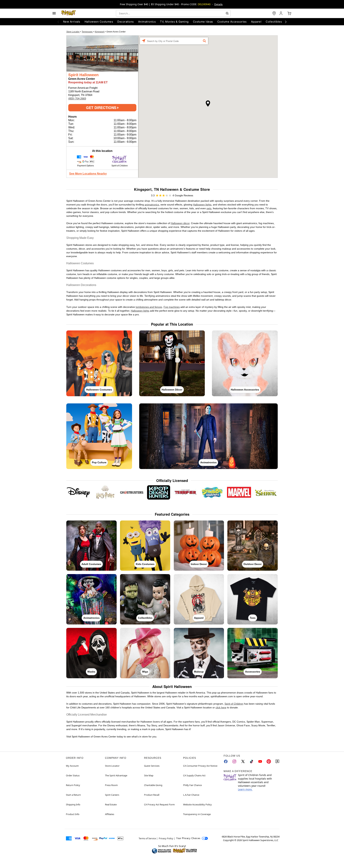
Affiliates (109, 814)
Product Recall (151, 794)
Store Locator (73, 31)
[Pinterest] (269, 761)
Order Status (73, 775)
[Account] (281, 13)
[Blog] (277, 761)
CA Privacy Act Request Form (159, 804)
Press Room (111, 785)
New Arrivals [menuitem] (71, 21)
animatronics (152, 204)
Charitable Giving (153, 785)
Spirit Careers (112, 794)
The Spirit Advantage (116, 775)
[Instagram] (234, 761)
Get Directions (101, 107)
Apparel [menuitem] (256, 21)
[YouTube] (260, 761)
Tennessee (87, 31)
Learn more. (245, 789)
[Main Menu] (54, 13)
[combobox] (173, 13)
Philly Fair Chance (192, 785)
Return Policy (73, 785)
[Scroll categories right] (285, 22)
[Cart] (289, 13)
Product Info (72, 814)
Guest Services (151, 765)
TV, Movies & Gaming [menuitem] (174, 21)
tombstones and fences (149, 307)
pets (209, 208)
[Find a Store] (274, 13)
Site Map (148, 775)
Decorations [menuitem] (125, 21)
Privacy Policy (166, 838)
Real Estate (111, 804)
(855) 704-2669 (77, 98)
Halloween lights (202, 204)
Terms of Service (147, 838)
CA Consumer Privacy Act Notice (200, 765)
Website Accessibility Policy (197, 804)
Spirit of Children (233, 703)
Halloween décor (180, 223)
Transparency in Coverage (197, 814)
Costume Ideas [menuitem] (203, 21)
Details (218, 4)
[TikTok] (251, 761)
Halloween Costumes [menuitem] (99, 21)
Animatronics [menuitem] (147, 21)
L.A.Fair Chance (191, 794)
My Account (72, 765)
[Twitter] (243, 761)
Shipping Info (73, 804)
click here (221, 707)
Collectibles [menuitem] (274, 21)
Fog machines (172, 307)
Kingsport (100, 31)
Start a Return (73, 794)
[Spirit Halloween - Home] (68, 13)
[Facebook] (226, 761)
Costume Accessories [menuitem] (232, 21)
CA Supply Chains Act (194, 775)
